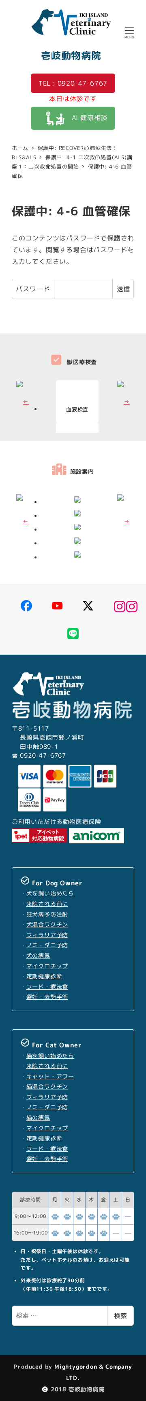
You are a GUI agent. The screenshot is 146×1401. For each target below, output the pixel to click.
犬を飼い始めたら (50, 893)
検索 (120, 1315)
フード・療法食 (47, 987)
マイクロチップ (47, 966)
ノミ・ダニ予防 (47, 945)
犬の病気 (38, 956)
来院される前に (47, 904)
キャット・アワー (50, 1076)
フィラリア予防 (47, 935)
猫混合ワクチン (47, 1087)
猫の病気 (38, 1118)
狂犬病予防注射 (47, 914)
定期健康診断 (44, 976)
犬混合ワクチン (47, 925)
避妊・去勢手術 (47, 997)
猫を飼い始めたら (50, 1056)
